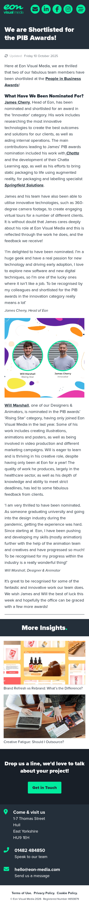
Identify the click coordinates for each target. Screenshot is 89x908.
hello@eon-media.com (37, 869)
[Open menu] (80, 9)
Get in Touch (44, 788)
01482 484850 (30, 850)
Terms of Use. (22, 893)
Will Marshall (17, 405)
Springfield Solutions (24, 185)
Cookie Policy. (67, 893)
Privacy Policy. (44, 893)
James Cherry (17, 102)
